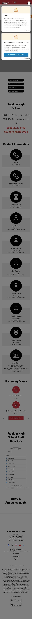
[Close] (29, 3)
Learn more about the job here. (16, 54)
